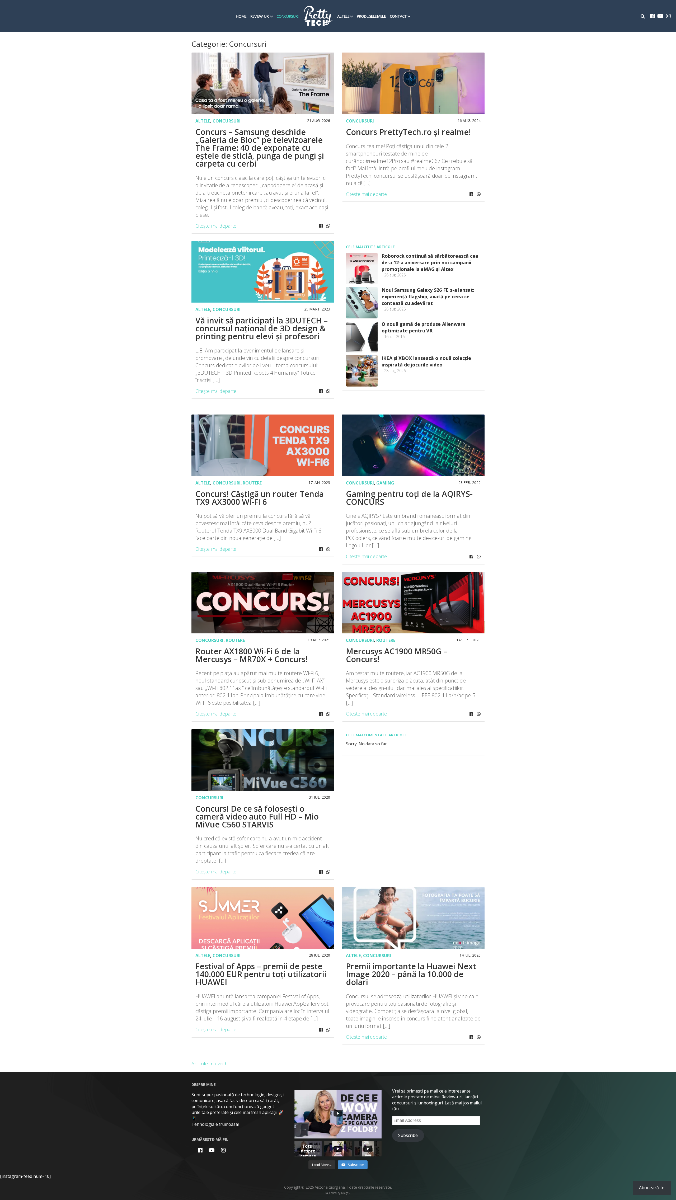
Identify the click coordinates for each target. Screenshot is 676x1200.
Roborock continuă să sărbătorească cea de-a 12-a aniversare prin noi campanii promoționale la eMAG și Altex (430, 262)
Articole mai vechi (209, 1063)
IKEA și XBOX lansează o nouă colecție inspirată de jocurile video (426, 361)
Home (241, 16)
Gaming (385, 483)
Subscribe (408, 1135)
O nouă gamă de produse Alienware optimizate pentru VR (424, 327)
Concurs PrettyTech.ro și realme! (408, 131)
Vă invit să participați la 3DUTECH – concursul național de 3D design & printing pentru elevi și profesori (261, 328)
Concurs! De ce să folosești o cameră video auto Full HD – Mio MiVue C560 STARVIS (257, 816)
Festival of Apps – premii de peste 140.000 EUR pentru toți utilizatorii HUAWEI (260, 974)
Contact (398, 16)
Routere (252, 483)
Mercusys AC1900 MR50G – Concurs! (397, 655)
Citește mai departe (215, 226)
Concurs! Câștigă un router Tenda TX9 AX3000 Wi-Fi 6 (259, 497)
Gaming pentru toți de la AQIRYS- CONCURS (409, 497)
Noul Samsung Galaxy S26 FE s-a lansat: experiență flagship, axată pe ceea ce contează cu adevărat (428, 296)
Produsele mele (371, 16)
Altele (343, 16)
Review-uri (259, 16)
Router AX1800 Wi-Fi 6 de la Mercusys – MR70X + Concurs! (251, 655)
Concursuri (287, 16)
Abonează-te (651, 1187)
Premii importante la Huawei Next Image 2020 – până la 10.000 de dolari (411, 974)
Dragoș (345, 1193)
